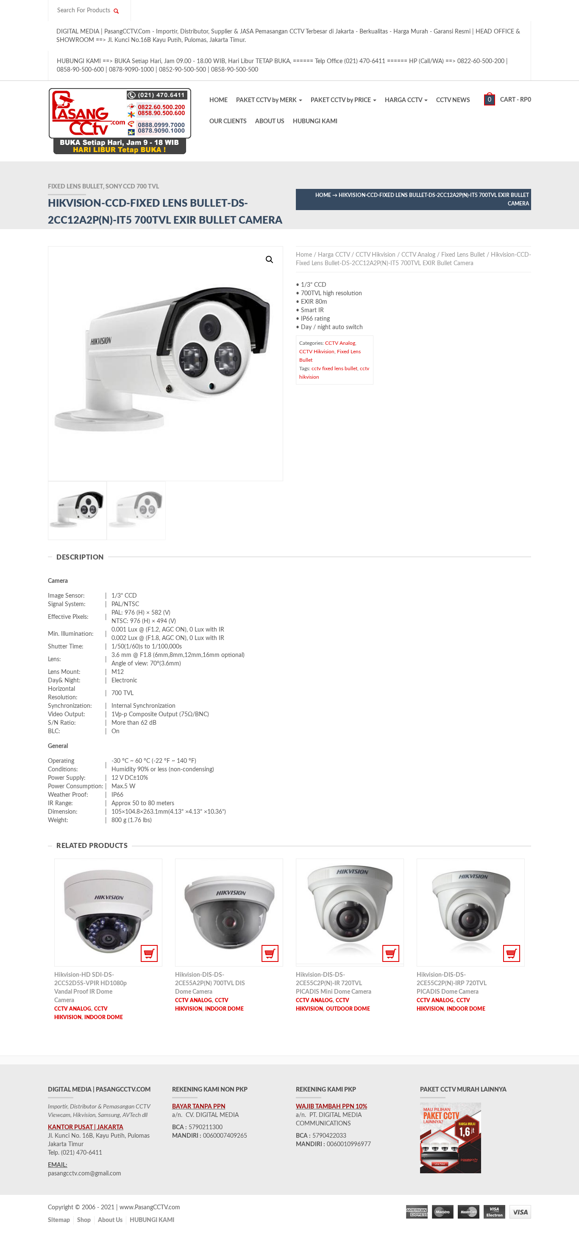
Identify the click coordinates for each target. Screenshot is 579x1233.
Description (80, 557)
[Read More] (108, 912)
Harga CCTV (334, 255)
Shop (84, 1220)
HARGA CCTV (404, 100)
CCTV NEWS (453, 100)
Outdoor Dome (348, 1008)
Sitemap (59, 1220)
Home (323, 195)
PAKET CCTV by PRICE (341, 100)
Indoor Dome (103, 1017)
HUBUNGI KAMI (315, 122)
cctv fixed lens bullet (334, 368)
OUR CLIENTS (228, 122)
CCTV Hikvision (375, 255)
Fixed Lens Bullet (463, 255)
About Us (110, 1220)
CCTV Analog (418, 255)
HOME (218, 100)
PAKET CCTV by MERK (267, 100)
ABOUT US (269, 122)
